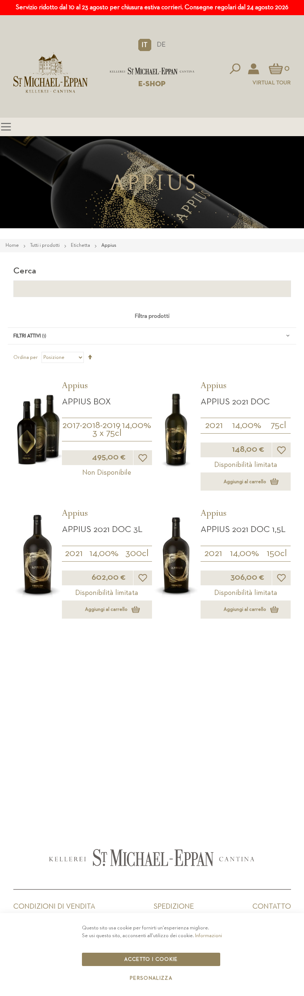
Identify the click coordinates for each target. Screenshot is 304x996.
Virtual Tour (271, 82)
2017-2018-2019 (91, 425)
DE (161, 44)
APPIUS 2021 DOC (235, 401)
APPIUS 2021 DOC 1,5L (243, 529)
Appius (75, 386)
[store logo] (152, 71)
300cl (137, 553)
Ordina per (25, 357)
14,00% (136, 425)
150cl (277, 553)
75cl (278, 425)
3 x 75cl (107, 433)
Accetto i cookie (151, 959)
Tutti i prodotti (45, 245)
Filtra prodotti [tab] (152, 316)
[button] (144, 44)
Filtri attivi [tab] (27, 336)
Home (13, 245)
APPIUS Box (86, 401)
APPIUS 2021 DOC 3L (102, 529)
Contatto (271, 906)
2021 (214, 425)
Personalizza (151, 978)
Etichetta (81, 245)
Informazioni (208, 935)
